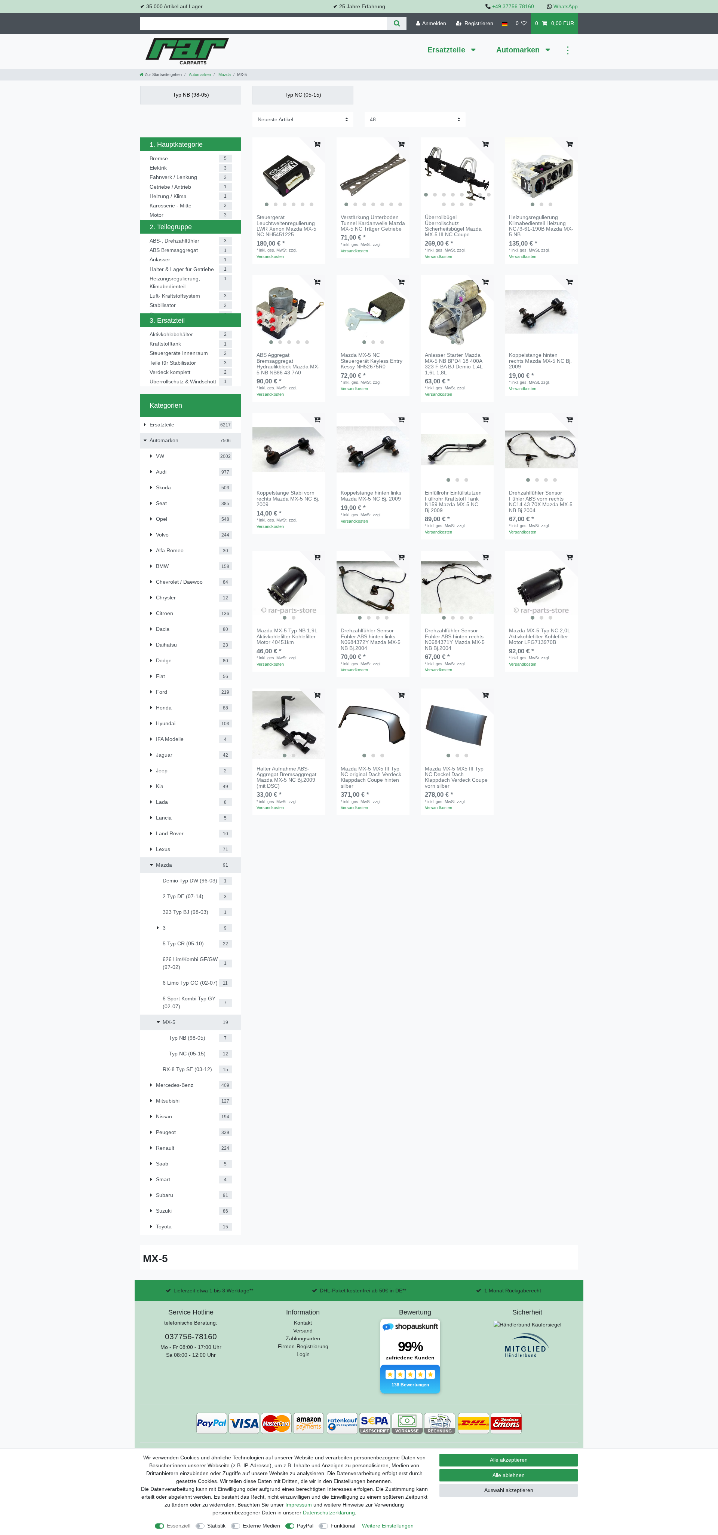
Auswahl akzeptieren (508, 1490)
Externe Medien (261, 1526)
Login (303, 1354)
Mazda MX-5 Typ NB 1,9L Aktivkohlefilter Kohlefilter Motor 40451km (287, 636)
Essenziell (178, 1526)
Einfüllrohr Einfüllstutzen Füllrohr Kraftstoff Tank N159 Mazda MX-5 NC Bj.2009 (453, 501)
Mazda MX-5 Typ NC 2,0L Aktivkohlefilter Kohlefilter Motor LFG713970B (539, 636)
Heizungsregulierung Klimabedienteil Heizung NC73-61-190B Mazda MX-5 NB (541, 226)
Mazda (224, 74)
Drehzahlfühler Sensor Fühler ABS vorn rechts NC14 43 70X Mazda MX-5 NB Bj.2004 (541, 501)
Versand (303, 1331)
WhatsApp (565, 6)
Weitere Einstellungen (388, 1526)
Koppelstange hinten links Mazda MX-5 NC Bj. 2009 (371, 495)
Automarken (519, 50)
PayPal (305, 1526)
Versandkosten (270, 256)
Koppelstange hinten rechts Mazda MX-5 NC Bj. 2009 (540, 361)
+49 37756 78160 (513, 6)
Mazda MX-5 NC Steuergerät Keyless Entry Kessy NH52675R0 (371, 361)
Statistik (216, 1526)
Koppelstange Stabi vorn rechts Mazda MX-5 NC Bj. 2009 (288, 498)
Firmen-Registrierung (303, 1346)
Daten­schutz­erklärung (329, 1513)
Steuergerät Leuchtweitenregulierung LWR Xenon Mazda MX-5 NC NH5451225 (286, 226)
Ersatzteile (447, 50)
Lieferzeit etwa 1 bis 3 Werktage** (213, 1291)
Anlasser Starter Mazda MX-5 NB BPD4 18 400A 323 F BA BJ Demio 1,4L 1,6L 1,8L (453, 363)
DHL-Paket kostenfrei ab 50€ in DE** (363, 1291)
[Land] (504, 23)
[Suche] (396, 23)
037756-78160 (191, 1336)
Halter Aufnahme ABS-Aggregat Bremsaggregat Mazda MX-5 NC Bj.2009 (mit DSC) (286, 777)
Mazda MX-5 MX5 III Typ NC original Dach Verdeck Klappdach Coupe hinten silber (371, 777)
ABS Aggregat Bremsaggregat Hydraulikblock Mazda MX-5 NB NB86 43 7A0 (288, 363)
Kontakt (303, 1323)
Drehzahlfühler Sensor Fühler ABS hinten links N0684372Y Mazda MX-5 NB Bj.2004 (371, 639)
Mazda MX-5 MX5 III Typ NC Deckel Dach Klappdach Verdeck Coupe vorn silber (456, 777)
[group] (288, 173)
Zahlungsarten (303, 1338)
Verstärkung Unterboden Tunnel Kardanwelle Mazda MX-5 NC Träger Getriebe (373, 223)
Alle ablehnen (509, 1475)
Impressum (298, 1505)
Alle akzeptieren (509, 1460)
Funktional (343, 1526)
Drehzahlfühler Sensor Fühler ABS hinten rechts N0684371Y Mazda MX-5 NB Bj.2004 (455, 639)
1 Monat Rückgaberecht (512, 1291)
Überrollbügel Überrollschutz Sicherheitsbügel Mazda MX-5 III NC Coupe (453, 226)
